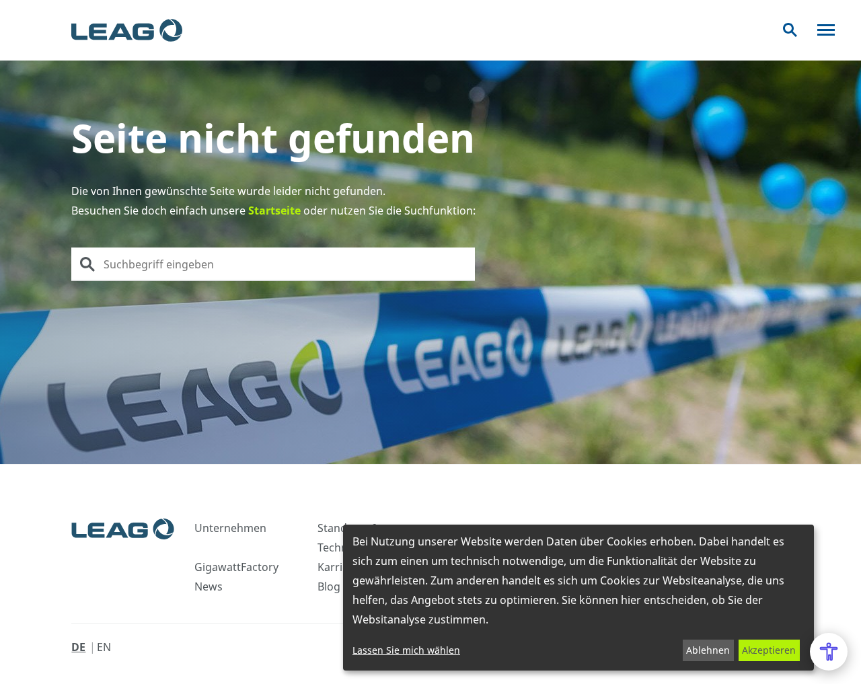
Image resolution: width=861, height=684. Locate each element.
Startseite (274, 210)
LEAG (126, 30)
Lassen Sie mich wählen (406, 650)
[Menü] (826, 30)
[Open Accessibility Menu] (829, 652)
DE (78, 647)
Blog (328, 586)
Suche (790, 30)
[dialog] (578, 598)
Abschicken (87, 264)
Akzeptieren (769, 650)
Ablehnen (708, 650)
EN (104, 647)
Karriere (338, 567)
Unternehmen (230, 528)
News (208, 586)
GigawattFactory (236, 567)
